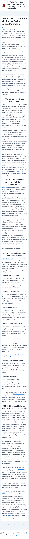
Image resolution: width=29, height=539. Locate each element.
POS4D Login (5, 105)
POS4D (3, 30)
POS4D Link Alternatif (7, 259)
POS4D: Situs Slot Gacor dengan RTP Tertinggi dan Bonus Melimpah (16, 5)
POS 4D (4, 74)
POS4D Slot (5, 187)
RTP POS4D (5, 310)
